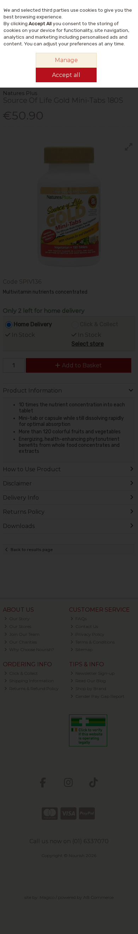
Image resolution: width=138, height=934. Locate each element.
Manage (66, 60)
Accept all (66, 75)
